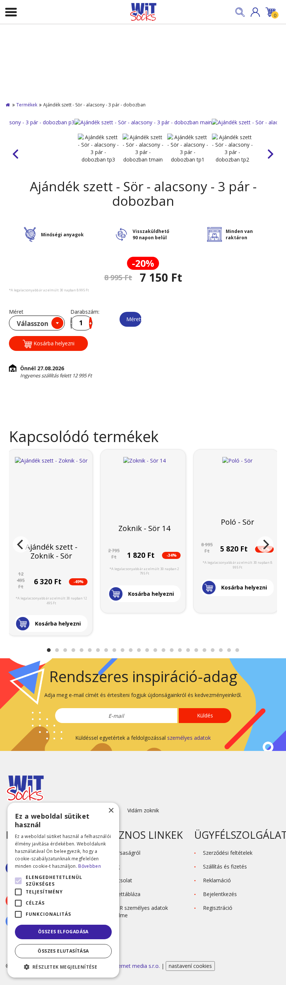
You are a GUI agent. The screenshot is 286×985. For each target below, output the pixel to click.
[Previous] (21, 544)
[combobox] (37, 323)
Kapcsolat (120, 880)
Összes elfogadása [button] (63, 931)
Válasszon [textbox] (32, 323)
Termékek (26, 105)
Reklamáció (217, 880)
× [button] (111, 810)
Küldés (205, 715)
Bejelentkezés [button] (220, 894)
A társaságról (124, 852)
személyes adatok (189, 737)
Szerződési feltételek (227, 852)
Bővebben (89, 866)
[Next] (265, 544)
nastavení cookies (190, 965)
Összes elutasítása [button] (63, 951)
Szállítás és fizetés (225, 866)
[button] (255, 12)
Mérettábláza (134, 319)
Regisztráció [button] (217, 907)
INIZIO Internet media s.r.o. (127, 965)
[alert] (63, 890)
